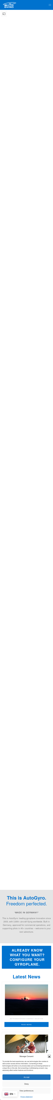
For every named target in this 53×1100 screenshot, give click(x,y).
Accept (26, 1077)
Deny (26, 1084)
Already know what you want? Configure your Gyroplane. (27, 957)
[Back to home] (9, 5)
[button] (49, 1056)
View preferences (26, 1091)
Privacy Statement (26, 1097)
